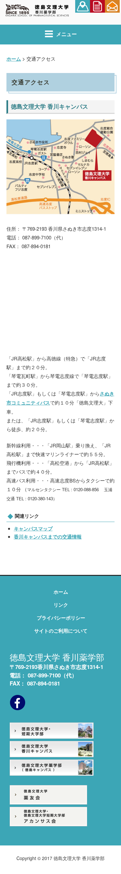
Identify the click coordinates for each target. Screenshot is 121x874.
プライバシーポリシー (61, 617)
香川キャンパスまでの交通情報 (48, 536)
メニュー (66, 34)
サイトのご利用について (60, 630)
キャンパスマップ (33, 528)
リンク (61, 604)
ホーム (61, 591)
